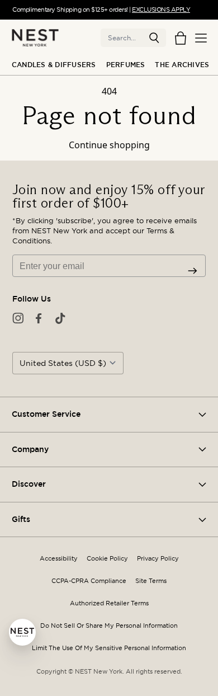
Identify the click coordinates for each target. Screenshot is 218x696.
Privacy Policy (158, 559)
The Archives (182, 64)
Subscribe (192, 271)
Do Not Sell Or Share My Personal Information (109, 626)
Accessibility (59, 559)
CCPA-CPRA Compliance (88, 581)
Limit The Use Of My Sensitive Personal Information (109, 648)
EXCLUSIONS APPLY (161, 9)
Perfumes (125, 64)
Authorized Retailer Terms (109, 603)
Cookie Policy (107, 559)
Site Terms (151, 581)
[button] (154, 38)
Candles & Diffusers (54, 64)
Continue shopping (109, 145)
